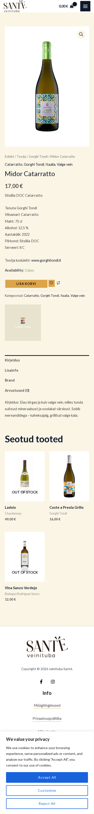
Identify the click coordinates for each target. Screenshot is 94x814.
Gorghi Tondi (38, 156)
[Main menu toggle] (85, 6)
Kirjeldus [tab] (12, 360)
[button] (81, 34)
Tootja (21, 156)
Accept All (47, 777)
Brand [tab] (10, 380)
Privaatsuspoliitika (47, 718)
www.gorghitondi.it (46, 260)
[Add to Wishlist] (51, 283)
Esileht (9, 156)
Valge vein (65, 164)
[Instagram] (53, 682)
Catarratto (13, 164)
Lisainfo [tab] (11, 370)
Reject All (47, 803)
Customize (47, 790)
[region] (47, 772)
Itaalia (50, 164)
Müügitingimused (47, 705)
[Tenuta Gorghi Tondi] (23, 323)
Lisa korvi (26, 284)
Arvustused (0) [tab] (17, 390)
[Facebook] (41, 682)
